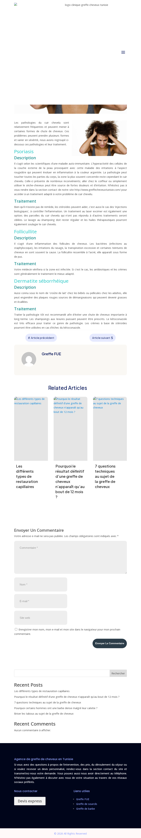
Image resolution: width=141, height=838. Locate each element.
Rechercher (118, 673)
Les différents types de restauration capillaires (42, 691)
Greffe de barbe (85, 808)
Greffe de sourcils (86, 804)
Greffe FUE (82, 799)
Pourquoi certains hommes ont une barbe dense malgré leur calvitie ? (55, 708)
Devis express (30, 801)
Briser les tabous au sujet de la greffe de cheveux (44, 713)
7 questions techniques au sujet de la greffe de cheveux (47, 702)
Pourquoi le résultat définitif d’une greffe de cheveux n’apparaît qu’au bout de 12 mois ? (67, 696)
